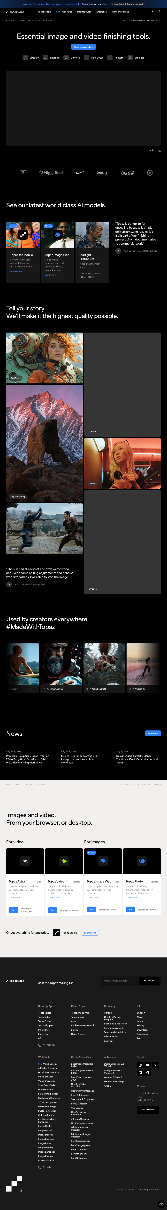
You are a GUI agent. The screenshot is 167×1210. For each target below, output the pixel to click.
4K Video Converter (48, 1068)
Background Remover (49, 1098)
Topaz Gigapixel (46, 1026)
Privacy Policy (111, 1037)
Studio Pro (43, 1030)
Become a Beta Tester (115, 1024)
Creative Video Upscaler (78, 1085)
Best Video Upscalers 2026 (81, 1079)
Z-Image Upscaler (80, 1119)
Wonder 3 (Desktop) (114, 1082)
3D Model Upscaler (47, 1103)
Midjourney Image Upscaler (80, 1136)
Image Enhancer (46, 1152)
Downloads (142, 1030)
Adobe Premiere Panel (82, 1026)
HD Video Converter (48, 1073)
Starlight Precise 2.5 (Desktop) (114, 1072)
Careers (108, 1013)
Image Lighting (45, 1148)
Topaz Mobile (77, 1017)
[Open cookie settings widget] (161, 1204)
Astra (73, 1022)
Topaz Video (44, 1017)
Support (141, 1013)
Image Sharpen (46, 1139)
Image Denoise (45, 1135)
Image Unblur (45, 1126)
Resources (142, 1034)
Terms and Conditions (115, 1033)
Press (139, 1039)
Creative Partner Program (112, 1018)
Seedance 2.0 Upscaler (82, 1100)
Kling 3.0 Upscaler (80, 1095)
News (140, 1017)
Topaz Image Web (80, 1013)
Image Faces (44, 1144)
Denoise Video (45, 1090)
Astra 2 (107, 1086)
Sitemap (108, 1041)
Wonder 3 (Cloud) (113, 1078)
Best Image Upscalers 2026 (82, 1065)
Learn (140, 1022)
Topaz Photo (44, 1022)
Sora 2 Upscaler (79, 1104)
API (40, 1039)
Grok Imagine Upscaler (82, 1123)
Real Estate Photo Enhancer (47, 1121)
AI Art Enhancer (46, 1161)
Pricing (140, 1026)
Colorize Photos (46, 1115)
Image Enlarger (46, 1156)
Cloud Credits (78, 1034)
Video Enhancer (46, 1077)
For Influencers (79, 1154)
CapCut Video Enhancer (78, 1113)
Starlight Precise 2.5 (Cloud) (114, 1065)
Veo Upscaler (77, 1108)
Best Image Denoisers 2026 (82, 1072)
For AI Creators (79, 1150)
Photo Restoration (47, 1111)
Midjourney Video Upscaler (80, 1129)
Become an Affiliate (114, 1028)
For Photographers (80, 1141)
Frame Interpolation (48, 1094)
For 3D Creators (79, 1158)
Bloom (74, 1030)
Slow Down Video (47, 1086)
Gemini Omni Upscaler (82, 1091)
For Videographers (80, 1146)
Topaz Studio (44, 1013)
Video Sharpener (46, 1081)
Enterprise (43, 1034)
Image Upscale (45, 1131)
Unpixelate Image (47, 1107)
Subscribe (149, 981)
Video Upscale (48, 1064)
